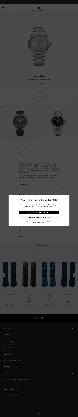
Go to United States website (39, 212)
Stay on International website (39, 217)
